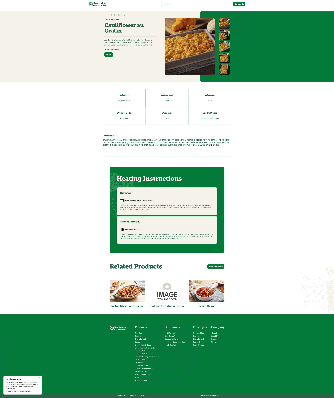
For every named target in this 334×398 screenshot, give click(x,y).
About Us (214, 333)
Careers (214, 339)
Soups (137, 377)
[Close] (40, 378)
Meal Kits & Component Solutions (147, 357)
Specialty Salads (141, 380)
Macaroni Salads (141, 354)
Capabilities (215, 336)
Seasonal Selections (142, 374)
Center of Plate (198, 333)
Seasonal (196, 342)
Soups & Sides (198, 345)
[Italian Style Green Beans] (167, 291)
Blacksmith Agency (214, 395)
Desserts (138, 336)
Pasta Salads (140, 360)
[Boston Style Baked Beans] (127, 291)
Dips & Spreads (141, 339)
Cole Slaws (139, 333)
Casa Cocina (169, 336)
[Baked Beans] (206, 291)
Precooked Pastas (142, 366)
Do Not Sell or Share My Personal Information (18, 391)
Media (213, 342)
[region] (22, 385)
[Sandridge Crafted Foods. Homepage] (97, 4)
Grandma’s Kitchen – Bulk (145, 348)
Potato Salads (140, 363)
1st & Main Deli (170, 333)
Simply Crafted (170, 345)
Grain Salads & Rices (143, 345)
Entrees (138, 342)
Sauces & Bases (141, 371)
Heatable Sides (141, 351)
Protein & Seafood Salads (144, 368)
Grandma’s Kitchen (171, 339)
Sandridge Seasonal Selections (176, 342)
